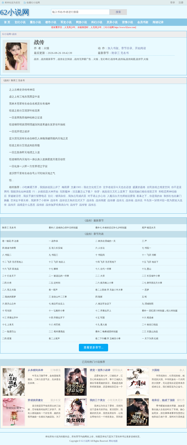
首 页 (7, 22)
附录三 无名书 (120, 53)
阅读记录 (158, 22)
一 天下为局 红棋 (150, 338)
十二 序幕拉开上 (103, 310)
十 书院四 (100, 255)
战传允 (121, 200)
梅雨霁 (65, 187)
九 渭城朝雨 (147, 303)
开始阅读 (140, 48)
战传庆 (12, 204)
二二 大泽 (100, 276)
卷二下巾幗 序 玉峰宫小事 (108, 338)
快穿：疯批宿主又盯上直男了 (111, 191)
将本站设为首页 (12, 2)
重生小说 (35, 22)
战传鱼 (91, 200)
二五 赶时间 (54, 283)
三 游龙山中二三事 (58, 296)
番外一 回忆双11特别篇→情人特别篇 (160, 310)
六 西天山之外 (9, 303)
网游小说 (81, 22)
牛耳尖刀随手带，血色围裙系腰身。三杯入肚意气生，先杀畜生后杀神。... (44, 379)
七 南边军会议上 (57, 303)
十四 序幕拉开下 (57, 317)
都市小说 (50, 22)
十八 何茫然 (54, 324)
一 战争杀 (53, 241)
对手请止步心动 (97, 196)
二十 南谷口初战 (150, 324)
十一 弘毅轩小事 (57, 310)
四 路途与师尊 (9, 248)
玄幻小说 (20, 22)
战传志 (93, 204)
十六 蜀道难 (147, 317)
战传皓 (41, 204)
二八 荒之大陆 (9, 289)
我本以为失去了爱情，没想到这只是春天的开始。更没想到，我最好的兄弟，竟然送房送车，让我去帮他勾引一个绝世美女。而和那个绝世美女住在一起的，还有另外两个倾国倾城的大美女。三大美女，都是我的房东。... (106, 416)
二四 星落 (7, 338)
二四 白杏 (7, 283)
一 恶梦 (145, 289)
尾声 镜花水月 (149, 227)
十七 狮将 (53, 269)
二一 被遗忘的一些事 (59, 276)
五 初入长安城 (55, 248)
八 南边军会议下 (103, 303)
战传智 (83, 204)
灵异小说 (112, 22)
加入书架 (113, 48)
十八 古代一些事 (103, 269)
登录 (172, 2)
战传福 (130, 200)
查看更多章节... (93, 347)
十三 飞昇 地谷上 (57, 262)
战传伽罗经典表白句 (58, 204)
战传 (14, 34)
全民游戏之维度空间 (158, 187)
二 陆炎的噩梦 (9, 296)
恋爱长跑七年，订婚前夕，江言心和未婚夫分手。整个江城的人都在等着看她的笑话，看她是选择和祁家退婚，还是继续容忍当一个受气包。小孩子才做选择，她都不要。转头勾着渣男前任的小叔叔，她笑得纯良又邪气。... (106, 386)
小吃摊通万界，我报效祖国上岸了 (41, 187)
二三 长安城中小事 (151, 276)
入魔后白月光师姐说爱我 (121, 196)
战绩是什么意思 (27, 204)
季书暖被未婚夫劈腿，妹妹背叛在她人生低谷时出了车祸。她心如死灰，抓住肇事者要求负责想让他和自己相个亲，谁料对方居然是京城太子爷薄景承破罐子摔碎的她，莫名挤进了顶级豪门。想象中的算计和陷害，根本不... (168, 416)
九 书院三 (53, 255)
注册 (181, 2)
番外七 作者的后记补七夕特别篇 (111, 227)
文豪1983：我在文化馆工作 (86, 187)
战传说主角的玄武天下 (73, 200)
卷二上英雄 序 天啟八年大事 (109, 289)
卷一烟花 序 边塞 (10, 241)
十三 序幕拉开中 (10, 317)
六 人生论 (100, 248)
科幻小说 (96, 22)
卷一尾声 (53, 289)
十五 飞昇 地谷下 (150, 262)
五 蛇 (144, 296)
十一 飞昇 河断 (149, 255)
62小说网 (6, 34)
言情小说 (127, 22)
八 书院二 (7, 255)
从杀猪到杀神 (35, 370)
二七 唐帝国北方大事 (152, 283)
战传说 (139, 200)
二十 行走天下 (9, 276)
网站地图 (113, 441)
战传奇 (55, 200)
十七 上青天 (8, 324)
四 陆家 (98, 296)
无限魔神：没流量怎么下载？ (76, 191)
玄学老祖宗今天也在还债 (117, 187)
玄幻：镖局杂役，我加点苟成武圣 (67, 196)
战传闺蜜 (101, 200)
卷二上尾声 (54, 338)
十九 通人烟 (101, 324)
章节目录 (126, 48)
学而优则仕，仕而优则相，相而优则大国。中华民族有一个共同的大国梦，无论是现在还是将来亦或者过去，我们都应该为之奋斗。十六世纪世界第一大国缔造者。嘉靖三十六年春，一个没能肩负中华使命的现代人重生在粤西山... (168, 386)
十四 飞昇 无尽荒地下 (105, 262)
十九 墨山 (146, 269)
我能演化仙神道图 (21, 191)
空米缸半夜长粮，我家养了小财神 (30, 200)
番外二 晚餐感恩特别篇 (106, 331)
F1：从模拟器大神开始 (45, 191)
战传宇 (74, 204)
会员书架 (142, 22)
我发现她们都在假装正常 (143, 191)
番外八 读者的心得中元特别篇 (63, 227)
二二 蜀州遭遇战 (57, 331)
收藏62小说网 (33, 2)
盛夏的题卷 (139, 187)
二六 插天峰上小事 (104, 283)
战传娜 (112, 200)
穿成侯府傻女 (35, 400)
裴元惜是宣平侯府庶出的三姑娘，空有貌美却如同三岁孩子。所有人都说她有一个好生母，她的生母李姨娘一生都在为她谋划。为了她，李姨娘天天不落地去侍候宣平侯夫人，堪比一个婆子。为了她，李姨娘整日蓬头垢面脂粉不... (44, 416)
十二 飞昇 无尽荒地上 (12, 262)
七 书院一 (146, 248)
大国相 (155, 370)
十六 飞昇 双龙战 (10, 269)
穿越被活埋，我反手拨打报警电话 (27, 196)
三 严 (144, 241)
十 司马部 (7, 310)
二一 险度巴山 (9, 331)
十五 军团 (100, 317)
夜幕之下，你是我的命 (149, 196)
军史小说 (66, 22)
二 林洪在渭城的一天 (105, 241)
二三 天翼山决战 (150, 331)
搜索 (118, 11)
